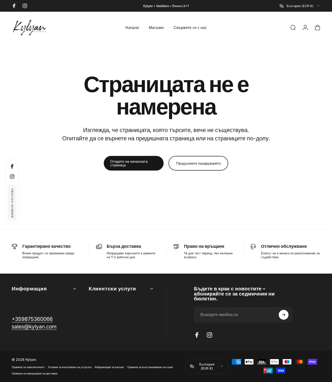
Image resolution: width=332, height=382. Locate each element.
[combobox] (300, 6)
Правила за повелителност (28, 367)
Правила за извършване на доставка (34, 373)
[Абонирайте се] (283, 315)
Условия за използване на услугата (70, 367)
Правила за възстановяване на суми (150, 367)
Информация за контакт (109, 367)
